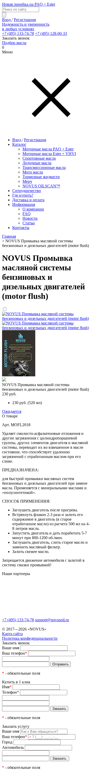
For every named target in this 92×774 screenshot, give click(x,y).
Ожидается (11, 411)
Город (7, 742)
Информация (23, 204)
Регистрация (25, 19)
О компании (33, 209)
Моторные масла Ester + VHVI (49, 153)
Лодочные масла (36, 163)
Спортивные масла (39, 158)
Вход (7, 19)
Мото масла (32, 172)
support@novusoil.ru (52, 620)
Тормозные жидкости (41, 177)
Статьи (28, 223)
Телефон (10, 692)
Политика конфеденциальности (29, 638)
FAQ (26, 214)
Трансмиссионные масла (44, 167)
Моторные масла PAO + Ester (48, 149)
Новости (30, 218)
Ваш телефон (14, 653)
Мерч (27, 181)
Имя (7, 687)
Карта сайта (12, 634)
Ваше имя (10, 648)
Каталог (19, 144)
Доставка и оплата (28, 200)
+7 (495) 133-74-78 (18, 33)
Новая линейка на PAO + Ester (28, 4)
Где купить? (22, 195)
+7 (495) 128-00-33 (51, 33)
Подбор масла (14, 43)
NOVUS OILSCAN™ (41, 186)
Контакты (20, 227)
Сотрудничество (26, 190)
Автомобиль (13, 747)
